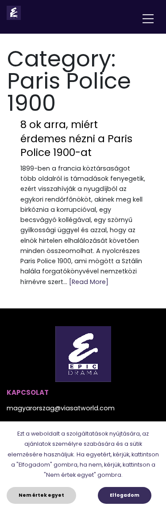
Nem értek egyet (41, 495)
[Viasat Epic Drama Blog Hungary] (14, 13)
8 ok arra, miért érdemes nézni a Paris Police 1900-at (76, 138)
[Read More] (88, 281)
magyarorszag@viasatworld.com (61, 408)
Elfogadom (124, 495)
